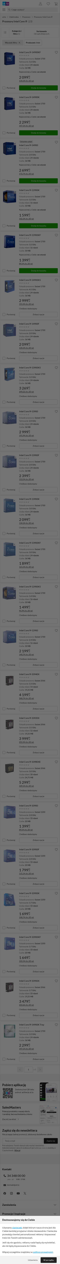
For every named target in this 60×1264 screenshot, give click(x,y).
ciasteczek (17, 1227)
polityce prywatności (43, 1252)
